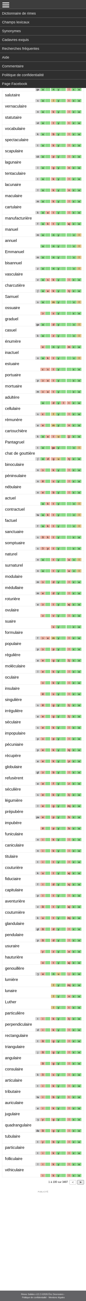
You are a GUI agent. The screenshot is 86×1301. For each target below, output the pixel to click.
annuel (11, 240)
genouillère (14, 968)
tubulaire (12, 1136)
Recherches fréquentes (20, 49)
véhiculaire (14, 1170)
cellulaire (12, 408)
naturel (11, 554)
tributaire (13, 1091)
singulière (13, 699)
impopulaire (15, 733)
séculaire (13, 722)
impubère (13, 823)
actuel (10, 498)
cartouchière (16, 431)
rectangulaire (16, 1035)
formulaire (14, 632)
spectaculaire (16, 140)
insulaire (12, 688)
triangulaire (15, 1046)
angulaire (13, 1058)
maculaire (13, 196)
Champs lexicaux (15, 22)
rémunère (13, 419)
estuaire (12, 363)
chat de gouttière (20, 453)
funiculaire (14, 834)
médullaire (14, 587)
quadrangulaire (18, 1125)
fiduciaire (13, 879)
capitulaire (14, 890)
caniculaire (14, 845)
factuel (11, 520)
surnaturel (14, 565)
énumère (13, 341)
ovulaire (12, 610)
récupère (13, 755)
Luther (10, 1002)
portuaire (13, 375)
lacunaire (13, 184)
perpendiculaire (18, 1024)
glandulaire (14, 923)
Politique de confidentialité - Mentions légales (43, 1297)
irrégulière (14, 711)
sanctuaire (14, 531)
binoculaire (14, 464)
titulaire (11, 856)
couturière (14, 867)
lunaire (11, 990)
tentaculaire (15, 173)
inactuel (12, 352)
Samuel (11, 296)
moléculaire (15, 666)
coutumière (15, 912)
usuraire (12, 946)
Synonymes (11, 31)
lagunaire (13, 162)
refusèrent (14, 778)
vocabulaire (15, 128)
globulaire (13, 767)
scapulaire (14, 151)
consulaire (14, 1069)
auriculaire (14, 1102)
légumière (13, 800)
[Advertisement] (43, 1238)
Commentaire (13, 66)
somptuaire (15, 543)
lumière (11, 979)
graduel (11, 319)
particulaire (14, 1147)
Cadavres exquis (15, 40)
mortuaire (13, 386)
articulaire (13, 1080)
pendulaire (14, 935)
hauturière (14, 957)
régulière (12, 655)
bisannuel (13, 263)
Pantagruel (14, 442)
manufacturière (18, 218)
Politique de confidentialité (23, 75)
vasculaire (14, 274)
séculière (13, 789)
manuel (11, 229)
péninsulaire (15, 475)
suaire (10, 621)
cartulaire (13, 207)
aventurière (15, 901)
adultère (12, 397)
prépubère (14, 811)
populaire (13, 643)
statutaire (13, 117)
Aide (5, 57)
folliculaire (13, 1158)
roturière (12, 599)
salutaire (12, 95)
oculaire (12, 677)
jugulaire (12, 1114)
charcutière (15, 285)
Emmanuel (14, 252)
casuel (10, 330)
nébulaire (13, 487)
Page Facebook (14, 84)
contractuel (15, 509)
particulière (14, 1013)
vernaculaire (16, 106)
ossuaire (12, 308)
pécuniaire (14, 744)
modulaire (13, 576)
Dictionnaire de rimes (19, 13)
